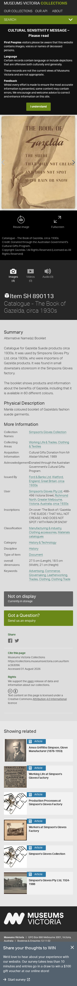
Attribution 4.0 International (50, 699)
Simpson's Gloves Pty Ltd (45, 491)
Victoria (34, 503)
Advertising (36, 571)
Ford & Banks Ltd (40, 477)
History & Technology (42, 542)
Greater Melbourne (50, 499)
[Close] (72, 948)
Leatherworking (57, 575)
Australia (46, 503)
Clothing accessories (43, 532)
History (33, 548)
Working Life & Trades (43, 442)
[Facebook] (10, 641)
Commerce (52, 571)
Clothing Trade (60, 579)
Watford (57, 477)
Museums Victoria (35, 3)
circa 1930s (61, 503)
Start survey (16, 979)
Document (36, 554)
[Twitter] (16, 641)
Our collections (18, 11)
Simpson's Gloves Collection (47, 432)
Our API (41, 11)
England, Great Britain (43, 481)
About (57, 11)
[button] (38, 19)
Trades (33, 579)
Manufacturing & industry (45, 528)
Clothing (44, 579)
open (30, 681)
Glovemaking (37, 575)
